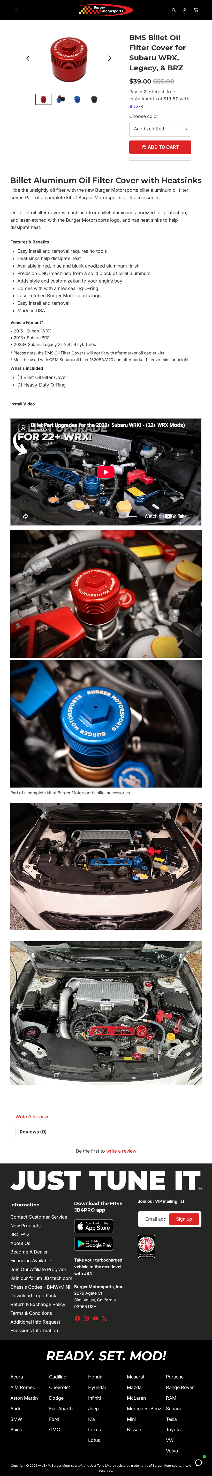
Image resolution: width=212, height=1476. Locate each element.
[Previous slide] (26, 59)
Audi (15, 1408)
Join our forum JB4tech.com (41, 1278)
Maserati (136, 1376)
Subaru (173, 1408)
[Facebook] (77, 1318)
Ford (54, 1419)
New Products (25, 1225)
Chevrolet (59, 1387)
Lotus (94, 1440)
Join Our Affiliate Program (38, 1269)
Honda (95, 1376)
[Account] (184, 10)
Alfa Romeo (22, 1387)
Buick (16, 1429)
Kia (91, 1419)
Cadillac (57, 1376)
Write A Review (32, 1116)
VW (170, 1440)
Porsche (175, 1376)
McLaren (136, 1398)
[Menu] (16, 10)
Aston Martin (24, 1398)
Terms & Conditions (31, 1313)
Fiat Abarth (61, 1408)
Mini (131, 1419)
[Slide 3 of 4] (77, 99)
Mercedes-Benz (144, 1408)
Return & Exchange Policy (37, 1304)
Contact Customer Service (38, 1217)
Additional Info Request (35, 1322)
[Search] (173, 10)
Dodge (56, 1398)
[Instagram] (86, 1318)
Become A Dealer (29, 1252)
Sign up (184, 1219)
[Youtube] (95, 1318)
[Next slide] (111, 59)
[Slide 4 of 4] (94, 99)
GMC (54, 1429)
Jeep (93, 1408)
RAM (171, 1398)
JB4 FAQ (19, 1234)
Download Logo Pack (33, 1295)
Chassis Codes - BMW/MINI (40, 1287)
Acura (16, 1376)
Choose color (143, 116)
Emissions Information (34, 1330)
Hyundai (97, 1387)
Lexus (94, 1429)
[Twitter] (104, 1318)
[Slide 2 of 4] (60, 99)
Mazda (134, 1387)
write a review (121, 1151)
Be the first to (106, 1151)
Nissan (134, 1429)
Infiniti (94, 1398)
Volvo (172, 1450)
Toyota (173, 1429)
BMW (16, 1419)
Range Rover (180, 1387)
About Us (20, 1243)
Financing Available (30, 1260)
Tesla (171, 1419)
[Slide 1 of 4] (43, 99)
